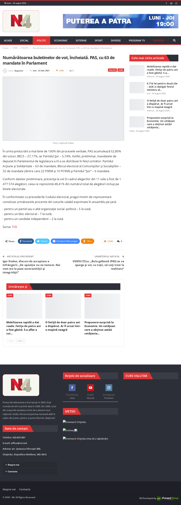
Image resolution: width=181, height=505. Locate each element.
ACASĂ (8, 40)
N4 (140, 498)
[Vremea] (70, 430)
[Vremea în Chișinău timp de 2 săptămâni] (85, 438)
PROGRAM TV (137, 40)
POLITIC (41, 40)
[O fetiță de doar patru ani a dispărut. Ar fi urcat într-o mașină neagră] (63, 306)
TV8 (14, 227)
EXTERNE (81, 40)
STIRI (121, 70)
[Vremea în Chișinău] (74, 422)
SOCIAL (24, 40)
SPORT (99, 40)
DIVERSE (116, 40)
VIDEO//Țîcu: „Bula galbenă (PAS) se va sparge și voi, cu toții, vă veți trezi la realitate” (98, 264)
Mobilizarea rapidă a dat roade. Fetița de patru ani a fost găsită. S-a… (162, 69)
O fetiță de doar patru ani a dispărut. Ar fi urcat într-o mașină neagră (162, 104)
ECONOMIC (61, 40)
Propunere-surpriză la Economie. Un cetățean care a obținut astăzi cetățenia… (161, 122)
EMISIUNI (158, 40)
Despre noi (13, 464)
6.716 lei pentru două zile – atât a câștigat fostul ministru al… (162, 86)
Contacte (12, 471)
